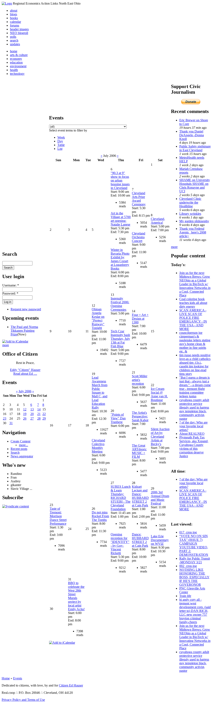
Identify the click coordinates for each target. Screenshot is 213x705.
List (59, 148)
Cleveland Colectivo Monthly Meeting (98, 445)
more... (23, 445)
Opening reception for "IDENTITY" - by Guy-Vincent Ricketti (120, 544)
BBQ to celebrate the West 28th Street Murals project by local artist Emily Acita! (76, 596)
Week (61, 137)
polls (13, 36)
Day (60, 141)
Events (17, 678)
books (14, 18)
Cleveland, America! (158, 220)
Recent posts (19, 449)
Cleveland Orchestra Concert (138, 237)
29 (44, 418)
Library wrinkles (190, 213)
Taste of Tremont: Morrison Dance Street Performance (58, 516)
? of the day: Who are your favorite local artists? (193, 426)
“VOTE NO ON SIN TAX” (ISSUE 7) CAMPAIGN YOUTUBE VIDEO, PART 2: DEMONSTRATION (193, 545)
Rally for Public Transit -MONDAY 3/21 (194, 560)
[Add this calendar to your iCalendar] (15, 341)
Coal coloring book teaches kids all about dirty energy (193, 302)
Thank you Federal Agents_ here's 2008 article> (192, 232)
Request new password (26, 309)
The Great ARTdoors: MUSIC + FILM (139, 451)
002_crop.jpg (188, 566)
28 (39, 418)
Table (61, 145)
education (16, 62)
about (13, 10)
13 (32, 409)
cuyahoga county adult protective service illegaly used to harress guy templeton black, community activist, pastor (194, 409)
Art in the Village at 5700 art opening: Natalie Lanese (121, 218)
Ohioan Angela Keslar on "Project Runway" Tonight (98, 318)
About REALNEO (191, 433)
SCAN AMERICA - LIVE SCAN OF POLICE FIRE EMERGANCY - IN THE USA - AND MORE (193, 319)
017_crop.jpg (188, 532)
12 (24, 409)
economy (16, 58)
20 (32, 414)
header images (19, 29)
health (14, 70)
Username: (10, 285)
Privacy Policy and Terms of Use (23, 699)
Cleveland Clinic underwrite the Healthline (190, 202)
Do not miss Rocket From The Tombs (100, 516)
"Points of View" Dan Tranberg (118, 418)
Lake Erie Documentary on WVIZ (160, 539)
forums (14, 25)
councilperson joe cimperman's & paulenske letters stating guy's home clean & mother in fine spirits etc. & (194, 342)
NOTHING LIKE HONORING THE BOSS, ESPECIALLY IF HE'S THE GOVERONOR (194, 577)
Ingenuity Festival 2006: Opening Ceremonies (120, 304)
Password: (10, 293)
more (5, 345)
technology (17, 73)
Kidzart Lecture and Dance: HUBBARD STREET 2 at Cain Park (140, 496)
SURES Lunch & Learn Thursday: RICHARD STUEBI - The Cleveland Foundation (121, 498)
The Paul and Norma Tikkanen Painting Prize (24, 330)
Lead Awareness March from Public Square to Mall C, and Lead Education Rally (99, 392)
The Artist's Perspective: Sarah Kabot (140, 416)
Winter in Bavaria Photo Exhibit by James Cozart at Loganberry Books (120, 259)
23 (4, 418)
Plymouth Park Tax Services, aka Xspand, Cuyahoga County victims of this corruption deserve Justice (193, 447)
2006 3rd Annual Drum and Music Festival (160, 497)
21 (39, 414)
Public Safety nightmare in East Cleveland (195, 148)
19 (24, 414)
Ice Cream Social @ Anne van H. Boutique (159, 394)
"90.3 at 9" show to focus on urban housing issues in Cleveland (120, 180)
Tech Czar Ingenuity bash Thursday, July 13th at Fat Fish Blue (120, 338)
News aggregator (22, 456)
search (14, 40)
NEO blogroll (19, 33)
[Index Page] (7, 3)
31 (11, 423)
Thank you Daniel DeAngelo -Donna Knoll (191, 135)
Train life (185, 596)
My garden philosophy (194, 221)
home (13, 51)
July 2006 (25, 391)
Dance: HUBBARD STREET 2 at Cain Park (140, 540)
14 (39, 409)
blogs (13, 14)
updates (15, 44)
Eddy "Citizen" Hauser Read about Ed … (25, 371)
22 (44, 414)
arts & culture (19, 55)
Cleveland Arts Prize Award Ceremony (139, 198)
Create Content (20, 441)
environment (18, 66)
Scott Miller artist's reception (139, 379)
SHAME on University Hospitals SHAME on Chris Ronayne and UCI (194, 185)
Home (6, 678)
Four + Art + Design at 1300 (140, 318)
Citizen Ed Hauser (71, 685)
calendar (15, 21)
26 (24, 418)
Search (15, 452)
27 (32, 418)
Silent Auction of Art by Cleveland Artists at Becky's (160, 436)
